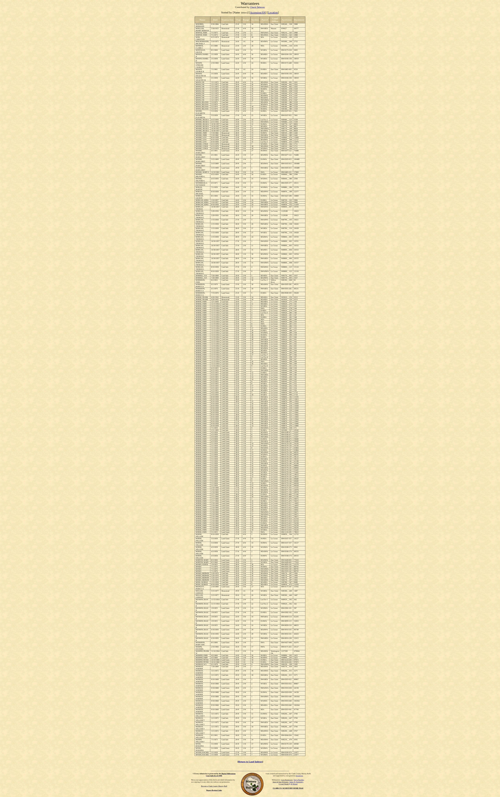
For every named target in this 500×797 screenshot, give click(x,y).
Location (273, 12)
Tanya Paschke (298, 780)
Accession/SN (257, 12)
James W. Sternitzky (296, 782)
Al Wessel (294, 784)
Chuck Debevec (257, 7)
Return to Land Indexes (250, 761)
